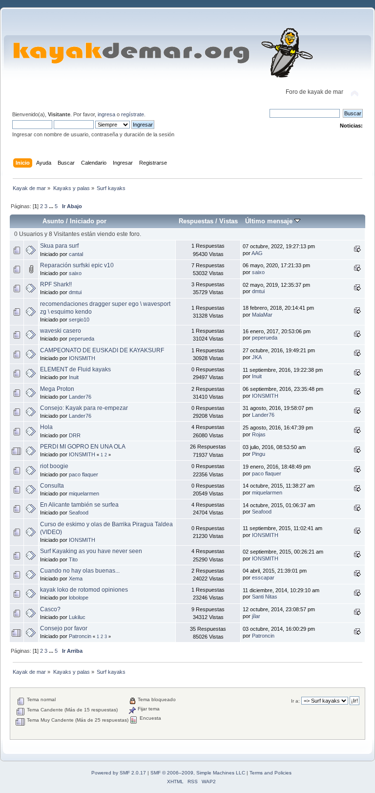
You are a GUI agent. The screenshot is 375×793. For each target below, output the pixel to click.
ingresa (106, 114)
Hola (46, 427)
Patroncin (80, 636)
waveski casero (60, 330)
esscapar (263, 577)
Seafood (78, 512)
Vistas (228, 221)
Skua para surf (59, 245)
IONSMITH (82, 358)
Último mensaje (269, 221)
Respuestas (196, 221)
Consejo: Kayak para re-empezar (84, 408)
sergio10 (79, 319)
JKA (257, 357)
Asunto (53, 221)
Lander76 (80, 397)
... (52, 206)
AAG (257, 253)
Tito (73, 559)
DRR (75, 435)
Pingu (258, 454)
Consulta (52, 485)
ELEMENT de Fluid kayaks (75, 369)
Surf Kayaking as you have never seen (91, 551)
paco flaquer (83, 474)
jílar (256, 616)
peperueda (81, 339)
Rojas (259, 434)
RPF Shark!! (56, 284)
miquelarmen (84, 493)
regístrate (132, 114)
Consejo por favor (63, 628)
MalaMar (262, 315)
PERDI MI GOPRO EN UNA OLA (82, 446)
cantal (76, 254)
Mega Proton (57, 389)
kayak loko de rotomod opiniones (84, 589)
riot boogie (54, 466)
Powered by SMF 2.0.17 (118, 772)
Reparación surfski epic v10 (77, 265)
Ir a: (295, 701)
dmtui (75, 292)
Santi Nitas (264, 597)
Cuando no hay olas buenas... (80, 570)
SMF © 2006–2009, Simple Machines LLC (197, 772)
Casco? (50, 609)
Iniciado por (88, 221)
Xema (76, 578)
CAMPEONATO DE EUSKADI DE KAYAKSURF (102, 350)
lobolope (78, 597)
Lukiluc (77, 617)
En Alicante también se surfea (79, 504)
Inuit (74, 377)
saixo (75, 273)
